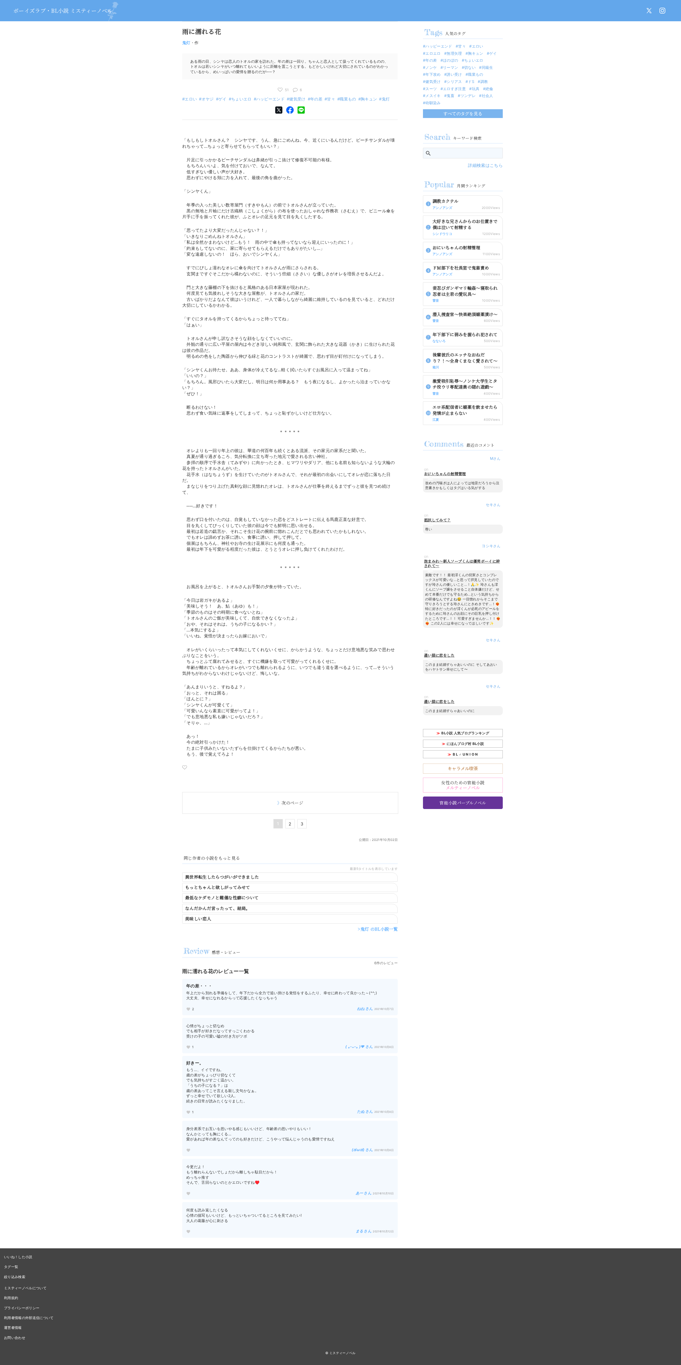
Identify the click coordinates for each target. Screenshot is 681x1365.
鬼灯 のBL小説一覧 (379, 929)
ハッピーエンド (270, 99)
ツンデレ (468, 95)
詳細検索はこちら (485, 165)
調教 (484, 81)
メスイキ (433, 95)
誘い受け (454, 74)
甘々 (331, 99)
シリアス (454, 81)
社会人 (487, 95)
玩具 (475, 88)
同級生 (487, 67)
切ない (470, 67)
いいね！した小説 (18, 1257)
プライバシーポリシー (21, 1308)
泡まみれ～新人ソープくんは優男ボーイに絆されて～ (462, 563)
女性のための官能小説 (462, 785)
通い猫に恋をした (439, 655)
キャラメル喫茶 (463, 768)
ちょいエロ (241, 99)
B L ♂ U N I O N (465, 754)
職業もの (348, 99)
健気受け (297, 99)
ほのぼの (450, 60)
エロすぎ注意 (454, 88)
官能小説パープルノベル (462, 803)
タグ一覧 (11, 1267)
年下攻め (433, 74)
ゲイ (222, 99)
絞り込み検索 (14, 1277)
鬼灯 (186, 42)
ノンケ (431, 67)
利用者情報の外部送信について (28, 1318)
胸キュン (369, 99)
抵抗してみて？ (437, 520)
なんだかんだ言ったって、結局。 (217, 908)
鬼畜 (450, 95)
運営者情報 (13, 1327)
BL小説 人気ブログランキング (465, 733)
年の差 (316, 99)
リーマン (450, 67)
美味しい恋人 (198, 919)
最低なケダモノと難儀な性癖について (222, 898)
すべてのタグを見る (463, 113)
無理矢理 (454, 53)
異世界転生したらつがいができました (222, 877)
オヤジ (208, 99)
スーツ (431, 88)
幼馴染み (433, 102)
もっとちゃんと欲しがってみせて (217, 887)
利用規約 (11, 1298)
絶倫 (489, 88)
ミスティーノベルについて (25, 1288)
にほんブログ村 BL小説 (465, 744)
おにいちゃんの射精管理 (445, 473)
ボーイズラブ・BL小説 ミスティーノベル (63, 10)
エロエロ (433, 53)
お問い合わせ (14, 1337)
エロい (191, 99)
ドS (471, 81)
